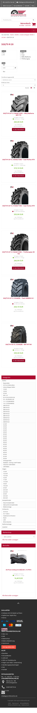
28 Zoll (5, 432)
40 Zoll (5, 444)
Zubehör (4, 527)
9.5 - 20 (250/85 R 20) (8, 399)
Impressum (5, 643)
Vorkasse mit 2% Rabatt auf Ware (12, 613)
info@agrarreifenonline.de (26, 2)
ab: (4, 65)
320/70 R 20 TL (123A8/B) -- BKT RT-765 (18, 344)
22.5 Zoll (5, 492)
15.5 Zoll (5, 475)
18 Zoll (5, 391)
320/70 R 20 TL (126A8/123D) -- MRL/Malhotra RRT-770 (18, 114)
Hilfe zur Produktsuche (9, 660)
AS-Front (5, 511)
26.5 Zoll (5, 496)
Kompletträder (6, 500)
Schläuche (5, 509)
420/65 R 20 (6, 420)
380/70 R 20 (6, 415)
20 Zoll (3, 37)
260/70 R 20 (6, 405)
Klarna (4, 618)
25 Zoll (5, 428)
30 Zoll (5, 434)
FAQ (33, 6)
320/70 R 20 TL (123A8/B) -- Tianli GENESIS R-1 (18, 298)
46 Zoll (5, 450)
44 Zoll (5, 448)
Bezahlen (5, 653)
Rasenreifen (6, 383)
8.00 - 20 (5, 395)
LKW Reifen (6, 466)
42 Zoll (5, 446)
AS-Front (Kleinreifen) (9, 385)
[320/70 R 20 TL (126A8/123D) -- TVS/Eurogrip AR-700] (18, 241)
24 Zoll (5, 426)
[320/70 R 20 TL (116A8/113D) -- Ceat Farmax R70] (18, 194)
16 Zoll (5, 389)
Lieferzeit (5, 658)
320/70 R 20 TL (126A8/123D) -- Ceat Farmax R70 (18, 159)
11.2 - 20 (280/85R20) (8, 401)
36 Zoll (5, 440)
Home (12, 35)
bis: (4, 71)
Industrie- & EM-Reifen (9, 464)
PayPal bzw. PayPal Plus (9, 615)
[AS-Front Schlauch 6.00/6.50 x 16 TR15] (18, 558)
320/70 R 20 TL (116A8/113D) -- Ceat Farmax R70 (18, 206)
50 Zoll (5, 454)
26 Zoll (5, 430)
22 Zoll (5, 424)
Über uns (5, 634)
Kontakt (27, 6)
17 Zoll (5, 479)
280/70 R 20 (6, 407)
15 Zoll (5, 471)
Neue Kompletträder (8, 503)
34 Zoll (5, 438)
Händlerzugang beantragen (10, 665)
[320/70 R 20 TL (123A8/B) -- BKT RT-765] (18, 333)
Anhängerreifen (7, 460)
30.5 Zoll (5, 498)
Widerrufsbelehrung (8, 641)
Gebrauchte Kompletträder (10, 505)
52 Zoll (5, 456)
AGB (3, 636)
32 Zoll (5, 436)
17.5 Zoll (5, 481)
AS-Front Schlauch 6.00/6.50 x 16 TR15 (18, 570)
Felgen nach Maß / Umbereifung (12, 662)
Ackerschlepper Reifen (27, 35)
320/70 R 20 (6, 411)
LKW (4, 520)
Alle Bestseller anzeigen (10, 595)
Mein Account (7, 6)
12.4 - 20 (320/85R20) (8, 403)
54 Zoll (5, 458)
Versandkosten (18, 6)
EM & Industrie (7, 522)
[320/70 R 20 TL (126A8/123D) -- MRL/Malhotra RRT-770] (18, 102)
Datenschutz (6, 638)
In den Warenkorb (18, 129)
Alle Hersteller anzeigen (10, 540)
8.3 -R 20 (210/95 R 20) (9, 397)
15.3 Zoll (5, 473)
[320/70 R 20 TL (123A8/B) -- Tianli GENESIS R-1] (18, 287)
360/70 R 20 (6, 413)
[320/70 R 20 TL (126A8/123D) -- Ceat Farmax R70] (18, 148)
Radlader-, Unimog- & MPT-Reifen (12, 462)
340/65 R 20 (6, 418)
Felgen (4, 469)
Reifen (17, 35)
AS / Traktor (6, 514)
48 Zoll (5, 452)
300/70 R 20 (6, 409)
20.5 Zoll (5, 490)
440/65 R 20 (6, 422)
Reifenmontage (7, 507)
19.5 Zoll (5, 486)
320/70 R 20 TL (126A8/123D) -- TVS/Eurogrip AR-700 (18, 253)
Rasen (4, 518)
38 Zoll (5, 442)
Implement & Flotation (9, 516)
